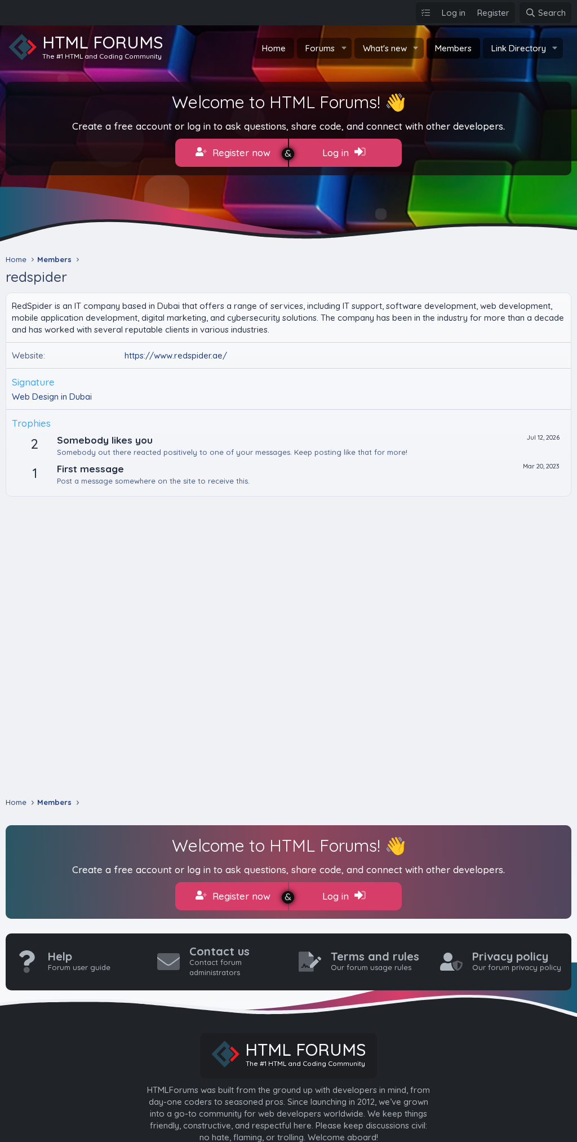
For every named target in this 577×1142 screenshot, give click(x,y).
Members (453, 48)
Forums (320, 48)
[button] (344, 48)
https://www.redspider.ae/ (176, 355)
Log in (337, 152)
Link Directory (518, 48)
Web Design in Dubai (52, 396)
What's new (385, 48)
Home (274, 48)
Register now (240, 152)
